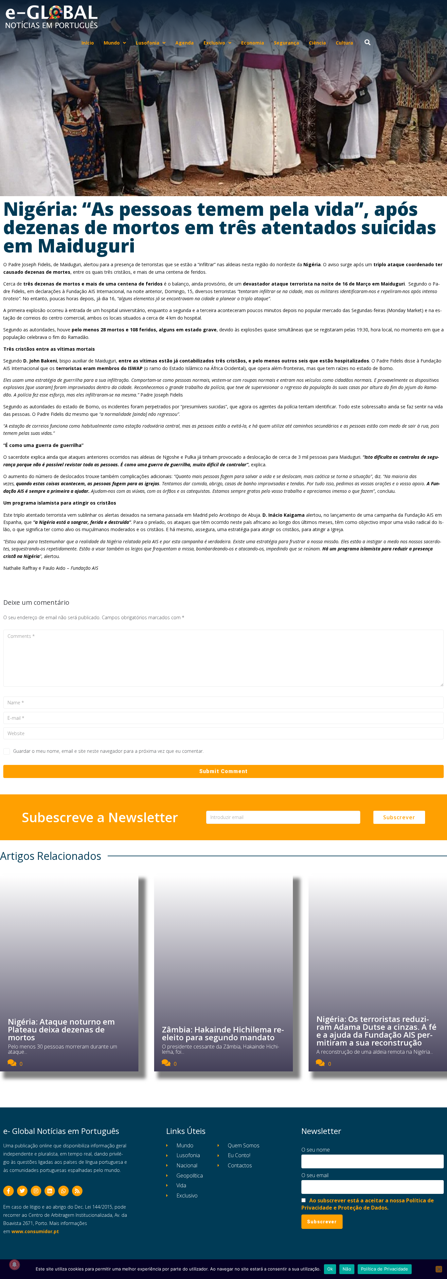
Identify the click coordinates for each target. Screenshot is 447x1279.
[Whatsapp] (63, 1191)
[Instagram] (36, 1191)
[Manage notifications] (14, 1264)
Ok (330, 1268)
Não (347, 1268)
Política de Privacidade (384, 1268)
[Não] (439, 1269)
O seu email (315, 1175)
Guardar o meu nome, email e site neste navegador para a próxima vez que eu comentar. (108, 751)
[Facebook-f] (8, 1191)
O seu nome (315, 1149)
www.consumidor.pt (35, 1231)
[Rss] (77, 1191)
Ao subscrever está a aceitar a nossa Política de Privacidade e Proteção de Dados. (367, 1204)
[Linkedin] (50, 1191)
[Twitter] (22, 1191)
